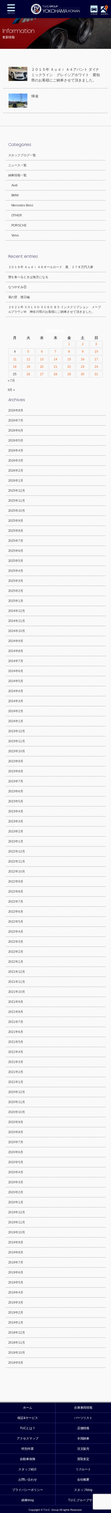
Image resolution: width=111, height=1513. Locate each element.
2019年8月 (15, 1252)
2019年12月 (16, 1212)
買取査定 (83, 1459)
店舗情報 (83, 1428)
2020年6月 (15, 1152)
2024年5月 (15, 681)
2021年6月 (15, 1032)
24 (96, 367)
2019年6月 (15, 1272)
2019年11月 (16, 1222)
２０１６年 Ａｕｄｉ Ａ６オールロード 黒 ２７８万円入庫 (50, 267)
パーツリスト (83, 1418)
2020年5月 (15, 1162)
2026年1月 (15, 480)
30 (82, 374)
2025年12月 (16, 490)
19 (28, 367)
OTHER (16, 215)
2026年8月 (15, 410)
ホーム (27, 1407)
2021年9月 (15, 1002)
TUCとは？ (28, 1428)
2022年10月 (16, 871)
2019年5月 (15, 1282)
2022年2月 (15, 951)
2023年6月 (15, 791)
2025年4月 (15, 571)
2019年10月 (16, 1232)
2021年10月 (16, 992)
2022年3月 (15, 941)
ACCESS (104, 14)
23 (82, 367)
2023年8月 (15, 771)
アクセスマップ (27, 1438)
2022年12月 (16, 851)
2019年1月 (15, 1322)
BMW (15, 195)
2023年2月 (15, 831)
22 (69, 367)
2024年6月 (15, 671)
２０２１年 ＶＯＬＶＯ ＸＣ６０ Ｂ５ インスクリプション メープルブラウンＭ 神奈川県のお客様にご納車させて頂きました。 (54, 309)
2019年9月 (15, 1242)
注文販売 (83, 1449)
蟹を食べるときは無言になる (28, 277)
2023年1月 (15, 841)
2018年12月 (16, 1332)
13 (42, 359)
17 (96, 359)
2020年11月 (16, 1102)
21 (55, 367)
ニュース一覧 (17, 165)
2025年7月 (15, 541)
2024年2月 (15, 711)
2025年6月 (15, 551)
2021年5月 (15, 1042)
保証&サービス (27, 1418)
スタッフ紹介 (27, 1469)
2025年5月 (15, 561)
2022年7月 (15, 901)
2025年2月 (15, 591)
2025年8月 (15, 531)
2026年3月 (15, 460)
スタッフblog (83, 1490)
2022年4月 (15, 931)
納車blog (27, 1500)
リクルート (83, 1469)
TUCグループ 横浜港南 (55, 9)
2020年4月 (15, 1172)
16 (82, 359)
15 (69, 359)
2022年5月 (15, 921)
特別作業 (27, 1449)
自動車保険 (27, 1459)
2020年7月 (15, 1142)
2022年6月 (15, 911)
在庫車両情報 (83, 1407)
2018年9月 (15, 1362)
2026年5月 (15, 440)
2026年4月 (15, 450)
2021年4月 (15, 1052)
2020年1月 (15, 1202)
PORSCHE (19, 225)
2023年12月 (16, 731)
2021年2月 (15, 1072)
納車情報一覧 (17, 175)
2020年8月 (15, 1132)
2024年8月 (15, 651)
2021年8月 (15, 1012)
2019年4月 (15, 1292)
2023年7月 (15, 781)
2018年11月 (16, 1342)
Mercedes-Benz (22, 205)
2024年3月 (15, 701)
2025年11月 (16, 500)
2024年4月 (15, 691)
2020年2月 (15, 1192)
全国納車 (83, 1438)
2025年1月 (15, 601)
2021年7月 (15, 1022)
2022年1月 (15, 962)
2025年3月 (15, 581)
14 (55, 359)
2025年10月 (16, 510)
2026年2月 (15, 470)
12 (28, 359)
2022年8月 (15, 891)
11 (15, 359)
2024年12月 (16, 611)
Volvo (15, 235)
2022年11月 (16, 861)
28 (55, 374)
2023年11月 (16, 741)
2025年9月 (15, 520)
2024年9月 (15, 641)
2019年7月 (15, 1262)
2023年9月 (15, 761)
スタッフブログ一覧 (22, 155)
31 (96, 374)
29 (69, 374)
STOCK (94, 14)
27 (42, 374)
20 (42, 367)
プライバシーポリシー (27, 1490)
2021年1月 (15, 1082)
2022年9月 (15, 881)
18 (15, 367)
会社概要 (83, 1479)
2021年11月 (16, 982)
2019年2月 (15, 1312)
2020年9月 (15, 1122)
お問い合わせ (27, 1479)
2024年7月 (15, 661)
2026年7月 (15, 420)
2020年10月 (16, 1112)
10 (96, 351)
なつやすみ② (17, 287)
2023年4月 (15, 811)
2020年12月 (16, 1092)
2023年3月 (15, 821)
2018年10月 (16, 1352)
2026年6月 (15, 430)
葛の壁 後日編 (19, 297)
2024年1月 (15, 721)
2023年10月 (16, 751)
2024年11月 (16, 621)
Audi (14, 185)
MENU (11, 9)
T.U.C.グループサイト (83, 1500)
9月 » (11, 390)
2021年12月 (16, 972)
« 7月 (11, 380)
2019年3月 (15, 1302)
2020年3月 (15, 1182)
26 (28, 374)
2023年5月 (15, 801)
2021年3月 (15, 1062)
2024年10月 (16, 631)
